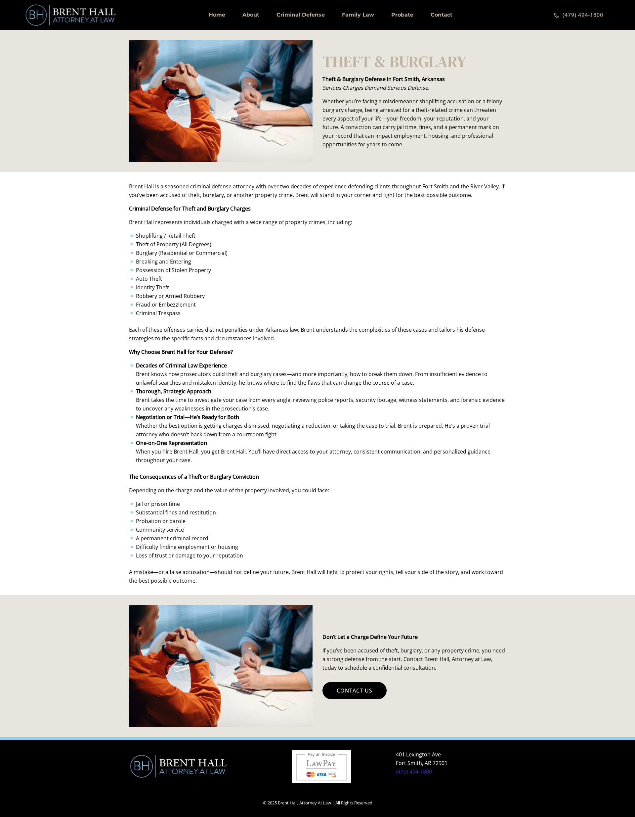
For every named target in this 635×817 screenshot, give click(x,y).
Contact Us (354, 690)
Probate (402, 15)
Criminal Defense (300, 15)
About (250, 15)
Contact (441, 15)
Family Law (358, 15)
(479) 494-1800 (414, 771)
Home (217, 15)
